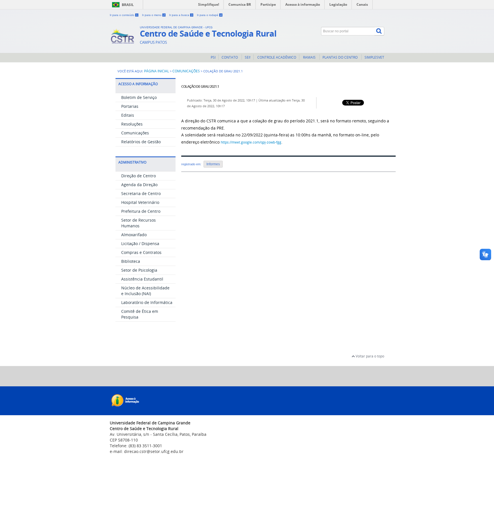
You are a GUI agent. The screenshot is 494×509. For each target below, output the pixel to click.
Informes (213, 164)
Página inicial (156, 71)
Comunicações (186, 71)
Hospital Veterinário (140, 202)
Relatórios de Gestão (141, 141)
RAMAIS (309, 57)
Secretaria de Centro (141, 193)
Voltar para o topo (369, 356)
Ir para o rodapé (209, 15)
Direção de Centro (138, 175)
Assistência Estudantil (142, 279)
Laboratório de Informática (146, 302)
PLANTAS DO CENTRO (340, 57)
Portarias (129, 106)
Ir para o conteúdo (124, 15)
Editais (127, 115)
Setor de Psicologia (139, 270)
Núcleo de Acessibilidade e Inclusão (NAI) (145, 290)
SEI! (247, 57)
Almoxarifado (134, 234)
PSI (213, 57)
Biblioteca (130, 261)
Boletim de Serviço (139, 97)
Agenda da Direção (139, 184)
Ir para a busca (181, 15)
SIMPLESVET (374, 57)
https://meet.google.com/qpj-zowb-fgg (251, 142)
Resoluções (132, 124)
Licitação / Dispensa (140, 243)
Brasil (128, 4)
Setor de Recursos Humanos (138, 222)
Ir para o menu (153, 15)
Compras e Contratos (141, 252)
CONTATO (230, 57)
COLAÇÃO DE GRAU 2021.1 (200, 86)
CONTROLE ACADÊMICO (276, 57)
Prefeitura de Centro (140, 211)
